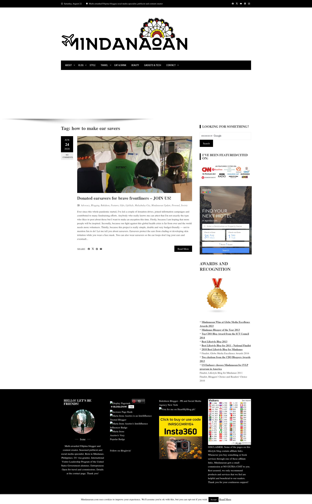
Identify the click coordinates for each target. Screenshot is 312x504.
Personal (176, 205)
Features (115, 205)
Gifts (122, 205)
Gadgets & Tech (152, 65)
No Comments (68, 156)
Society (184, 205)
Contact (171, 65)
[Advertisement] (156, 94)
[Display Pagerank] (120, 402)
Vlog (81, 65)
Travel (104, 65)
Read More (183, 248)
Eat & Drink (120, 65)
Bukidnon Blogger (168, 400)
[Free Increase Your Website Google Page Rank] (121, 411)
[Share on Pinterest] (97, 249)
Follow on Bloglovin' (120, 450)
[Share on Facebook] (89, 249)
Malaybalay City (142, 205)
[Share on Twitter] (93, 249)
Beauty (135, 65)
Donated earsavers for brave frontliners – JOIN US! (124, 198)
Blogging (95, 205)
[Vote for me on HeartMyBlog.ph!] (177, 408)
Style (93, 65)
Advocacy (85, 205)
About (68, 65)
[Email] (101, 249)
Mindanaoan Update (160, 205)
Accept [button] (213, 499)
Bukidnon (105, 205)
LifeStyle (130, 205)
